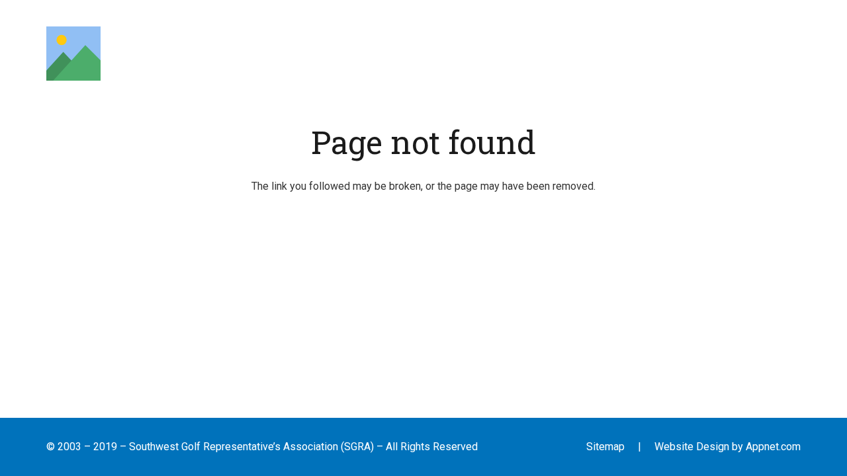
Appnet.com (773, 446)
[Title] (73, 53)
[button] (243, 53)
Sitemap (605, 446)
